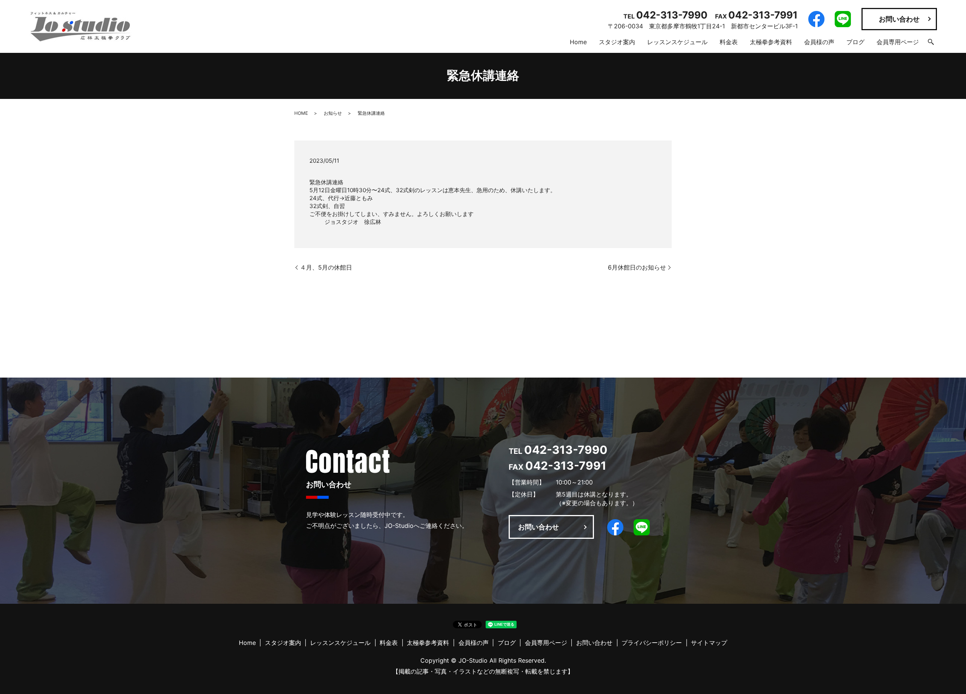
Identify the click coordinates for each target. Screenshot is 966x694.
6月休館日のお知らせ (637, 267)
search (931, 41)
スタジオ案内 (617, 42)
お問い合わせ (899, 19)
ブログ (855, 42)
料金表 (729, 42)
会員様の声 (819, 42)
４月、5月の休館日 (326, 267)
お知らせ (333, 113)
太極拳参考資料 (771, 42)
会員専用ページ (898, 42)
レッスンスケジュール (677, 42)
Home (578, 42)
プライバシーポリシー (651, 642)
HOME (301, 113)
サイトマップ (709, 642)
